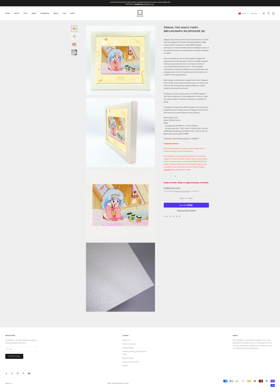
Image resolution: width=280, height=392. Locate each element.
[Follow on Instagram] (18, 373)
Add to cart (186, 198)
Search (125, 366)
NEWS (34, 13)
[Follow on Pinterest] (23, 373)
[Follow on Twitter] (12, 373)
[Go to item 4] (74, 52)
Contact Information (130, 362)
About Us (126, 340)
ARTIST (16, 13)
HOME (7, 13)
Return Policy (127, 358)
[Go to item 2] (74, 37)
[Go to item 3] (74, 44)
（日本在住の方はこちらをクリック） (143, 4)
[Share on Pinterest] (177, 216)
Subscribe (14, 356)
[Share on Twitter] (174, 216)
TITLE (25, 13)
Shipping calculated (181, 191)
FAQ (64, 13)
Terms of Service (129, 344)
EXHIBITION (45, 13)
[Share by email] (180, 216)
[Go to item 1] (74, 29)
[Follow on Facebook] (6, 373)
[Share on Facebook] (171, 216)
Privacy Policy (128, 348)
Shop (72, 13)
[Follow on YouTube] (29, 373)
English (254, 13)
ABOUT (56, 13)
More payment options (186, 210)
